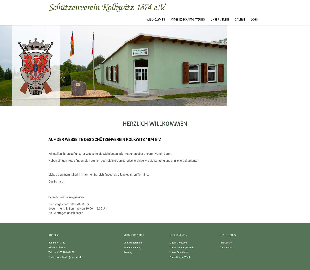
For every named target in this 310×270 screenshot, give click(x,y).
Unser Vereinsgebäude (182, 247)
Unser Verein (220, 19)
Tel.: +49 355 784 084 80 (61, 252)
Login (255, 19)
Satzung (128, 252)
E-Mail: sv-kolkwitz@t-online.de (65, 257)
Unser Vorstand (178, 242)
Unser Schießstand (180, 252)
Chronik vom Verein (180, 257)
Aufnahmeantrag (132, 247)
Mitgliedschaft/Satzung (188, 19)
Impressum (226, 242)
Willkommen (156, 19)
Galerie (240, 19)
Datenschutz (226, 247)
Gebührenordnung (133, 242)
